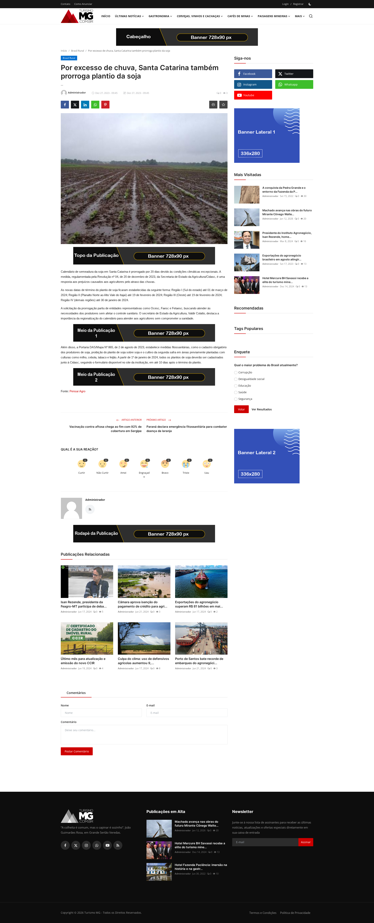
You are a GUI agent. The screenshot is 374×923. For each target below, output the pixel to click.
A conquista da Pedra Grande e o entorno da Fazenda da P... (284, 189)
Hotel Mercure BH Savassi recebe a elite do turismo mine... (285, 280)
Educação (244, 385)
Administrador (95, 500)
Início (105, 16)
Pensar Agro (77, 391)
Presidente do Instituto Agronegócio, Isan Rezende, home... (287, 234)
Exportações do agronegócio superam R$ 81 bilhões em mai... (199, 604)
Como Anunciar (83, 4)
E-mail (150, 705)
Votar (241, 409)
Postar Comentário (77, 751)
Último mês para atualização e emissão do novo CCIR (83, 661)
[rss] (117, 845)
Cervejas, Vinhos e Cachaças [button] (198, 16)
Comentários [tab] (76, 693)
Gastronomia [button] (159, 16)
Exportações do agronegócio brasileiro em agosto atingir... (281, 257)
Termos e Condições (262, 913)
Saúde (242, 392)
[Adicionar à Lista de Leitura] (223, 104)
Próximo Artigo (156, 419)
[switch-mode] (310, 4)
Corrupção (245, 372)
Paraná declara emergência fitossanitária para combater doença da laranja (186, 429)
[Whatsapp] (96, 845)
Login (285, 4)
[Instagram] (86, 845)
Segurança (245, 399)
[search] (310, 16)
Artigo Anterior (131, 419)
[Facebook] (65, 845)
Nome (65, 705)
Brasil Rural (77, 50)
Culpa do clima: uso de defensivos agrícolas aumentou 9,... (143, 661)
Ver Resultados (262, 409)
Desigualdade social (251, 379)
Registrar (298, 4)
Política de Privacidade (295, 913)
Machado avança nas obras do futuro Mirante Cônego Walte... (287, 212)
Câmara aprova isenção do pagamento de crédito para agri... (142, 604)
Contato (65, 4)
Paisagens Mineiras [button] (272, 16)
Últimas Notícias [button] (128, 16)
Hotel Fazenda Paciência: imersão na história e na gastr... (201, 867)
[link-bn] (187, 37)
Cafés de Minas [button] (239, 16)
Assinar (306, 842)
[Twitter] (75, 845)
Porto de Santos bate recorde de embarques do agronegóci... (199, 661)
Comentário (69, 722)
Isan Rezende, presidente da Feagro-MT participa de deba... (84, 604)
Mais (298, 16)
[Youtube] (107, 845)
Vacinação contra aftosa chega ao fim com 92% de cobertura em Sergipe (105, 429)
